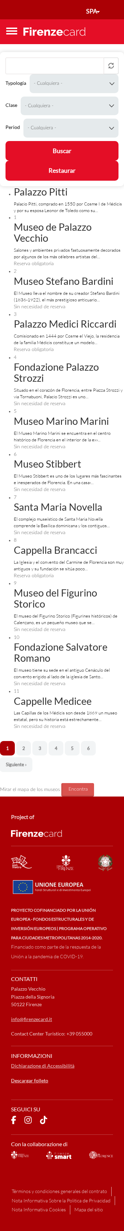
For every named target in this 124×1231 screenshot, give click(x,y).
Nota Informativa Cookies (39, 1209)
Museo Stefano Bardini (63, 281)
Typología (16, 83)
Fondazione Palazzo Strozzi (56, 372)
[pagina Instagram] (28, 1121)
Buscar (62, 150)
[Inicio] (54, 31)
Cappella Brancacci (55, 550)
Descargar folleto (29, 1080)
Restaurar (62, 170)
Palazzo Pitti (41, 192)
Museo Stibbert (47, 464)
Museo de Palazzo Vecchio (53, 232)
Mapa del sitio (88, 1209)
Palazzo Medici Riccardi (65, 324)
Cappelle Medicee (53, 701)
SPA (91, 11)
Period (13, 127)
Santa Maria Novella (58, 507)
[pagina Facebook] (13, 1121)
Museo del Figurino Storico (55, 598)
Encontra (78, 789)
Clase (11, 105)
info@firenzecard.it (31, 1019)
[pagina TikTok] (43, 1121)
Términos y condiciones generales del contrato (59, 1191)
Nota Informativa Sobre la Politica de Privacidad (61, 1200)
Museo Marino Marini (61, 421)
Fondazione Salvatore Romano (60, 652)
